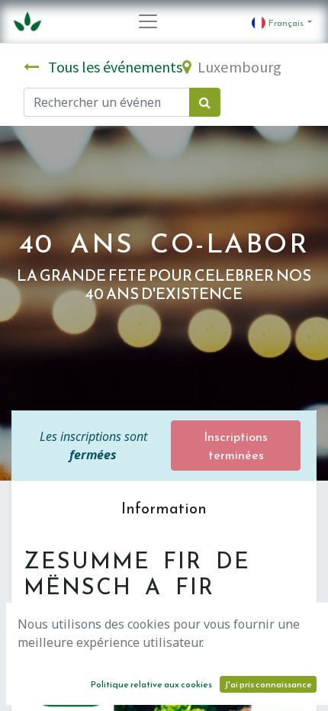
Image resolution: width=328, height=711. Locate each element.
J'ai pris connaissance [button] (268, 684)
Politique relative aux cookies (151, 684)
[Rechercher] (204, 102)
